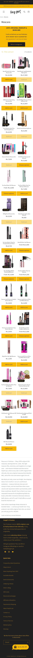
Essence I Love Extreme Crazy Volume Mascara (9, 328)
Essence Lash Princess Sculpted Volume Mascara (9, 300)
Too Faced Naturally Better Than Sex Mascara (8, 385)
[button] (4, 12)
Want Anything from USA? (10, 571)
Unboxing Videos (8, 584)
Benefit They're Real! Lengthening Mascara (24, 328)
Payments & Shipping (9, 604)
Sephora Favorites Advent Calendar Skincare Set (24, 385)
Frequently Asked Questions (11, 563)
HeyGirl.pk (13, 656)
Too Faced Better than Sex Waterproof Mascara (24, 186)
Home (1, 17)
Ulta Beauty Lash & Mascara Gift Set (9, 414)
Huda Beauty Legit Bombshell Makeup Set (24, 72)
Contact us (6, 612)
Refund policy (7, 625)
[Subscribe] (27, 642)
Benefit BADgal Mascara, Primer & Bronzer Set (24, 100)
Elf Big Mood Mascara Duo (9, 213)
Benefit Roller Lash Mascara (24, 242)
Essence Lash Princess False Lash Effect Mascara (24, 300)
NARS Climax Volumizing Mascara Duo (8, 100)
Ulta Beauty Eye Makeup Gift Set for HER (24, 414)
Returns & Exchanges (9, 596)
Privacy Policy (7, 616)
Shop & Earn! (7, 567)
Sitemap (5, 629)
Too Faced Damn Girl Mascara (9, 185)
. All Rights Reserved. (21, 656)
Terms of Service (8, 621)
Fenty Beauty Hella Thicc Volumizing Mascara (9, 129)
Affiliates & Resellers (9, 600)
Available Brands (8, 575)
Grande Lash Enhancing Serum (24, 128)
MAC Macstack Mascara (9, 441)
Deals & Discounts (8, 579)
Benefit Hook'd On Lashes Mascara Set (9, 72)
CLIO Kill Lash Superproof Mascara (24, 157)
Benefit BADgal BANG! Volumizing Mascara (9, 271)
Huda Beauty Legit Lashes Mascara (24, 214)
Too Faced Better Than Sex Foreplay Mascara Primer (9, 243)
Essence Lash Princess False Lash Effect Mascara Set (24, 357)
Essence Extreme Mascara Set (9, 156)
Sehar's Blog (7, 588)
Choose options (24, 165)
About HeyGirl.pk (8, 608)
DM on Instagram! (16, 44)
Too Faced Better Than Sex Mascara (24, 271)
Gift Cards (6, 592)
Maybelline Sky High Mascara (9, 356)
